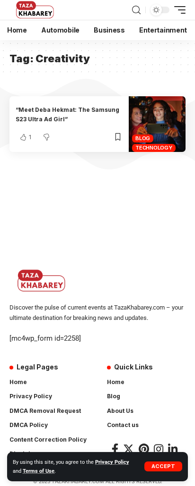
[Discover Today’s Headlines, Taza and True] (35, 10)
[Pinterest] (143, 449)
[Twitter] (128, 449)
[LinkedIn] (173, 449)
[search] (136, 10)
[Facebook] (115, 449)
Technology (153, 147)
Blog (142, 138)
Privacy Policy (112, 462)
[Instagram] (158, 449)
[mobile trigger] (177, 10)
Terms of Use (38, 471)
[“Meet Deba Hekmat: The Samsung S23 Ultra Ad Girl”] (157, 124)
